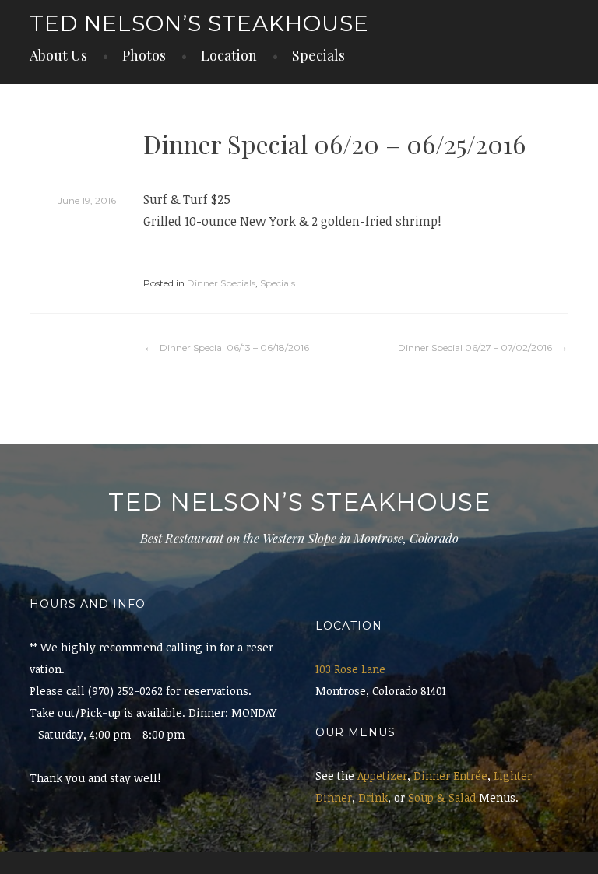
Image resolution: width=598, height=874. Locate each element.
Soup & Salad (442, 797)
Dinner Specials (221, 283)
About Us (58, 55)
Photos (144, 55)
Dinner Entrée (450, 775)
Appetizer (382, 775)
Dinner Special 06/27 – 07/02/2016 (475, 347)
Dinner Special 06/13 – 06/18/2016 (234, 347)
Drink (373, 797)
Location (229, 55)
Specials (318, 55)
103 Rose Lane (350, 669)
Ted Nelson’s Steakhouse (199, 23)
